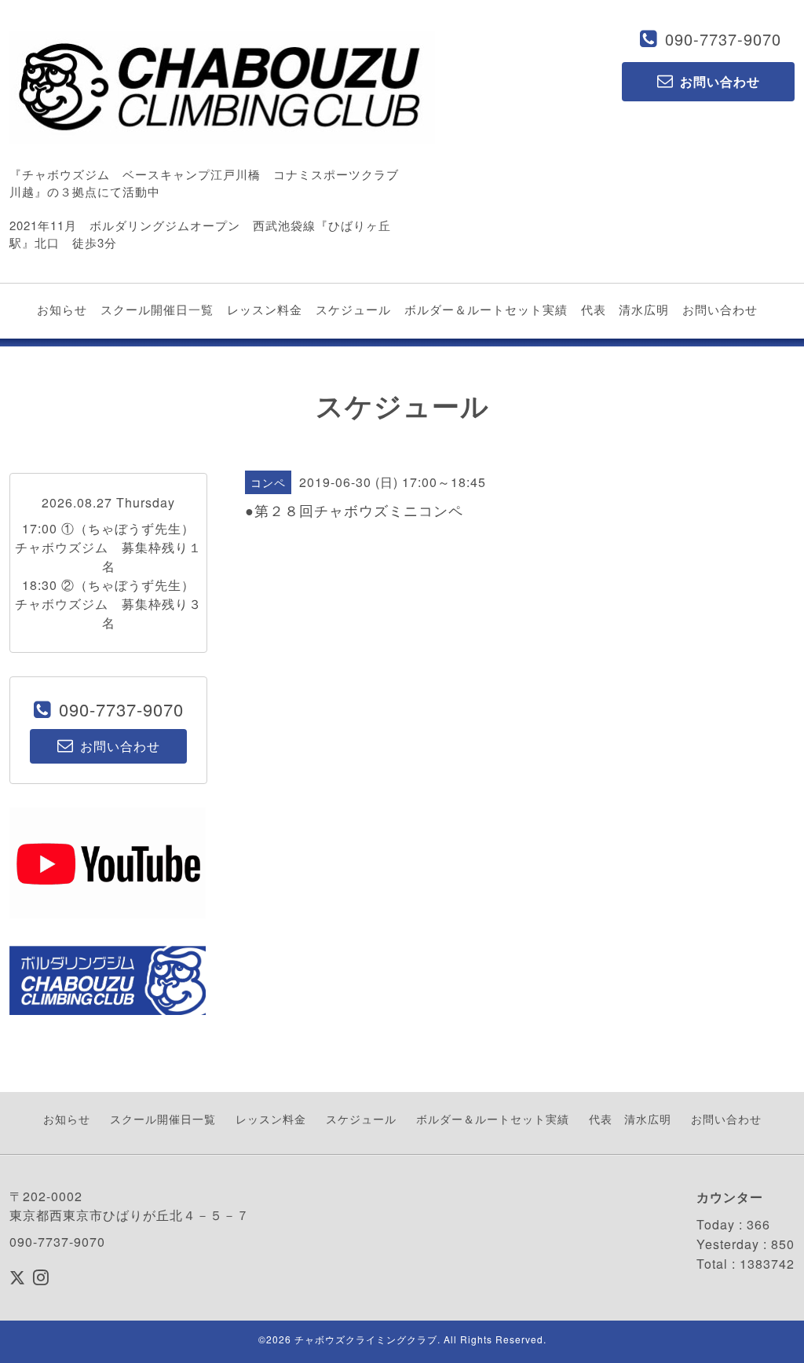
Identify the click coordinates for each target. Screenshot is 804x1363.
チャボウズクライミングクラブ (365, 1339)
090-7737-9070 (723, 38)
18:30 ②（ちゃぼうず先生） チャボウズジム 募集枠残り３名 (111, 604)
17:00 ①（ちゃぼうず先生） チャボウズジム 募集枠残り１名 (111, 547)
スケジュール (353, 309)
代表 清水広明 (625, 309)
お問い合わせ (720, 309)
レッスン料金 (264, 309)
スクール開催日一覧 (157, 309)
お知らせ (62, 309)
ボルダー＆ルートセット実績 (486, 309)
